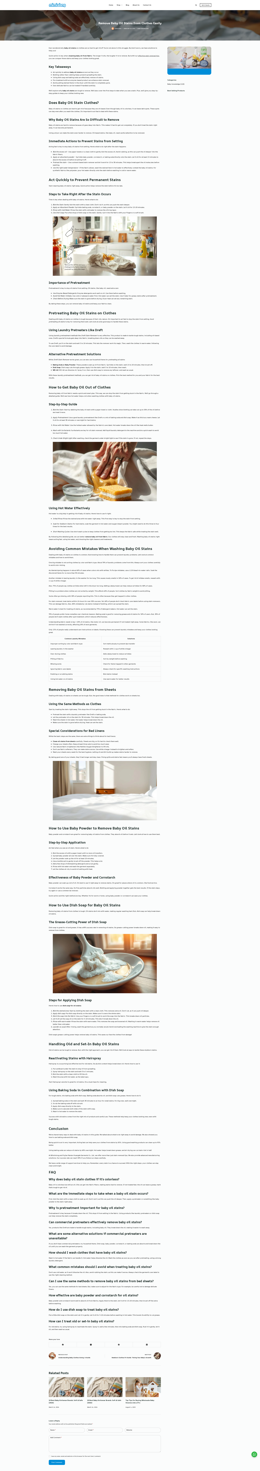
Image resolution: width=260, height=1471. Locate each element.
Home (111, 5)
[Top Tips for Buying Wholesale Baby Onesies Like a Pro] (143, 1387)
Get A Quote (206, 5)
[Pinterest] (119, 1344)
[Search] (196, 5)
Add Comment (56, 1437)
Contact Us (147, 5)
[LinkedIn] (147, 1344)
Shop (118, 5)
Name (53, 1430)
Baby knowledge (143, 28)
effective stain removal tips (148, 56)
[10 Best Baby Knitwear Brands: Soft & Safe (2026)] (66, 1387)
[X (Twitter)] (91, 1344)
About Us (136, 5)
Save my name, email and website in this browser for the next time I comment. (76, 1456)
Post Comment (56, 1462)
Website (129, 1430)
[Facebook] (63, 1344)
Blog (127, 5)
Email (91, 1430)
